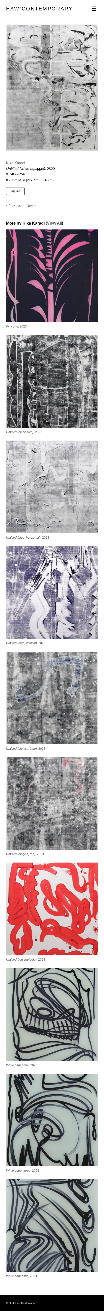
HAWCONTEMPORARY (39, 8)
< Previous (13, 206)
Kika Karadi (15, 163)
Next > (31, 206)
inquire (15, 191)
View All (54, 223)
